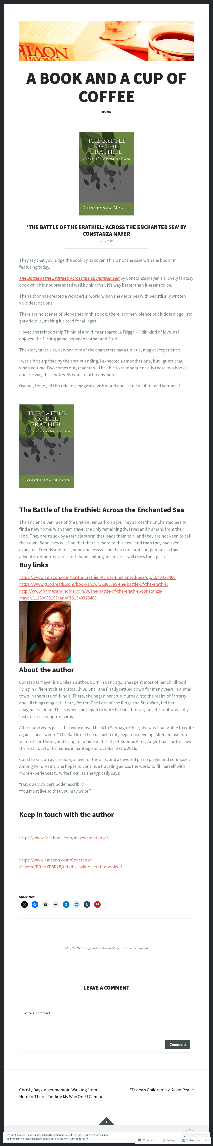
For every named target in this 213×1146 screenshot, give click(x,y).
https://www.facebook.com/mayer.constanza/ (64, 838)
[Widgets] (106, 1121)
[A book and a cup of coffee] (106, 41)
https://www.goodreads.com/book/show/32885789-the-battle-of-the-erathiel (93, 584)
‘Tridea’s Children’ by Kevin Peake (162, 1090)
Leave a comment (136, 948)
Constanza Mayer (108, 948)
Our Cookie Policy (78, 1138)
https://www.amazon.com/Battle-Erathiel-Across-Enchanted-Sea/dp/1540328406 (97, 577)
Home (106, 112)
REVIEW (106, 240)
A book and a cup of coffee (106, 87)
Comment (178, 1044)
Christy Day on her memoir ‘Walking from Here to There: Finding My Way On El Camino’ (61, 1093)
